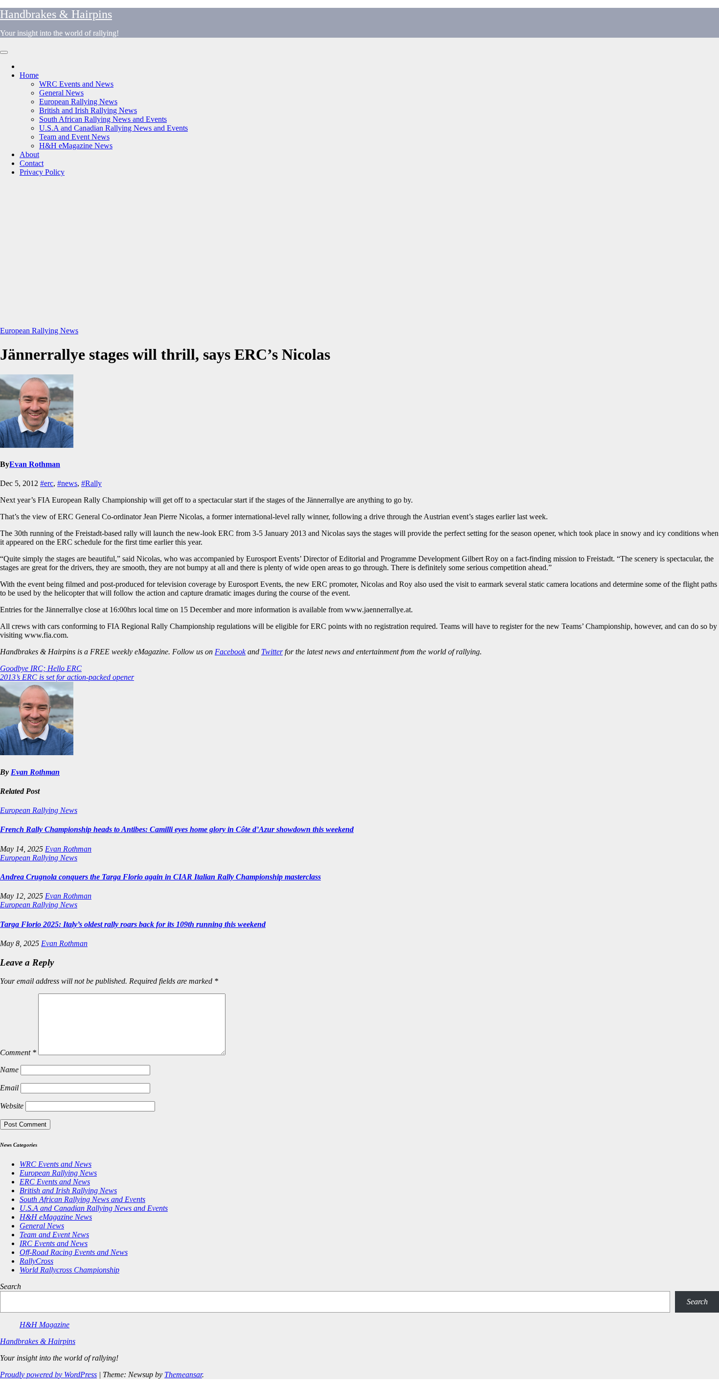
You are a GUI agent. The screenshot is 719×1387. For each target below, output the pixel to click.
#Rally (91, 483)
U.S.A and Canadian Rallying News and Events (113, 128)
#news (67, 483)
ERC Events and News (55, 1182)
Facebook (230, 651)
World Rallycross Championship (69, 1270)
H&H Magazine (44, 1324)
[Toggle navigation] (4, 52)
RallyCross (36, 1261)
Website (11, 1106)
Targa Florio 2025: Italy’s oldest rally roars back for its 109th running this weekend (133, 924)
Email (9, 1088)
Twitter (272, 651)
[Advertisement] (359, 253)
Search (10, 1286)
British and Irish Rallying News (88, 110)
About (29, 154)
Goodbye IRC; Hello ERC (41, 668)
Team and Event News (74, 137)
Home (29, 75)
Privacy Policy (42, 172)
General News (61, 93)
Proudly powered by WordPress (48, 1374)
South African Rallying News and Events (103, 119)
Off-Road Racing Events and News (74, 1252)
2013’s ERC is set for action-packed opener (67, 677)
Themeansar (183, 1374)
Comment (18, 1052)
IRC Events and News (54, 1243)
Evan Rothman (34, 464)
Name (9, 1069)
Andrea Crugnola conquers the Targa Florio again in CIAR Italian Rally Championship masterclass (160, 877)
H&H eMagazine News (75, 145)
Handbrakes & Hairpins (56, 14)
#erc (46, 483)
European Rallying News (78, 101)
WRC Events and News (76, 84)
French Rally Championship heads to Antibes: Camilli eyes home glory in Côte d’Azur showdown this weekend (177, 829)
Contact (32, 163)
